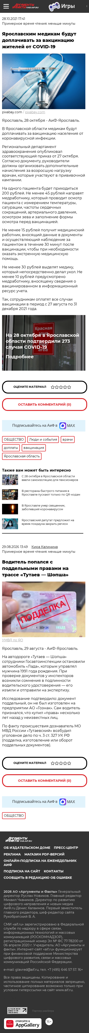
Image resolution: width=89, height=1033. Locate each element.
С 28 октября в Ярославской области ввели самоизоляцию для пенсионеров (50, 478)
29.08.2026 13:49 (15, 547)
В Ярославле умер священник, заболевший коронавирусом (43, 507)
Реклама (12, 854)
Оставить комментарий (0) (44, 404)
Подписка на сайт (22, 871)
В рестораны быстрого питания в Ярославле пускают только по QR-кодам (51, 492)
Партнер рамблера (43, 1010)
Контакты (53, 871)
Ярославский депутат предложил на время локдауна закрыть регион (48, 522)
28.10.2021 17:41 (13, 19)
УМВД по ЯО (12, 640)
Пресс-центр (66, 848)
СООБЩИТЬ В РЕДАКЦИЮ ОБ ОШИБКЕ (38, 878)
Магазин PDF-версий (44, 854)
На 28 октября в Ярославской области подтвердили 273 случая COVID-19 (42, 341)
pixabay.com (35, 112)
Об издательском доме (27, 848)
